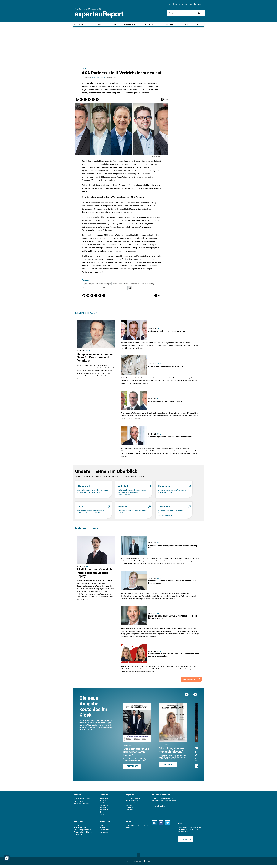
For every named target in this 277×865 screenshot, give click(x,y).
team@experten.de (85, 830)
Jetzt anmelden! (185, 839)
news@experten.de (80, 834)
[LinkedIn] (154, 822)
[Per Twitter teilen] (97, 99)
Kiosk (128, 827)
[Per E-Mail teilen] (77, 99)
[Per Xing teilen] (93, 99)
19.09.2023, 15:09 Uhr (98, 77)
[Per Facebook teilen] (89, 99)
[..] (130, 288)
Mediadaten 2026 (159, 806)
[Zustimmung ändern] (7, 858)
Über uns (77, 825)
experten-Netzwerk (80, 827)
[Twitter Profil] (167, 822)
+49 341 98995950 (82, 803)
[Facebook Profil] (161, 822)
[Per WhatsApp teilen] (85, 99)
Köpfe (84, 68)
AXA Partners (112, 164)
